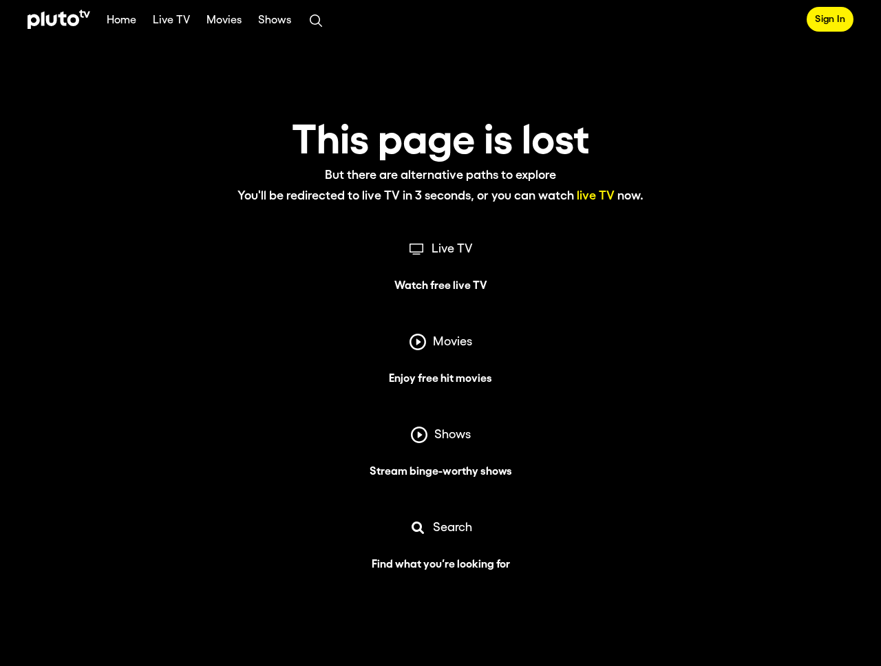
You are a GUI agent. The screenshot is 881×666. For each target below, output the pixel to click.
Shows (274, 20)
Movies (224, 20)
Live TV (171, 20)
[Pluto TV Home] (59, 19)
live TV (596, 196)
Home (121, 20)
